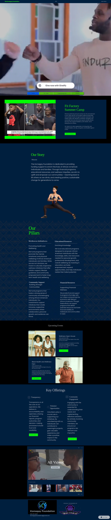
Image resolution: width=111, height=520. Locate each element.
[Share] (78, 447)
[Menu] (56, 1)
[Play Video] (35, 488)
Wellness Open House (67, 336)
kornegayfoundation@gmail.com (40, 515)
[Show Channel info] (81, 447)
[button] (100, 1)
